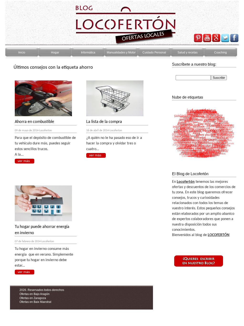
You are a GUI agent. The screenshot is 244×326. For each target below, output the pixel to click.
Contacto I (16, 313)
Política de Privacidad (59, 313)
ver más (24, 161)
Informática (88, 52)
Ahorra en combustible (34, 122)
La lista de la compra (104, 122)
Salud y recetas (188, 52)
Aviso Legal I (33, 313)
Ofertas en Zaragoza (33, 298)
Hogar (55, 52)
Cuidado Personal (154, 52)
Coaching (220, 52)
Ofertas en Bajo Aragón (35, 294)
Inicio (21, 52)
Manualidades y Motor (121, 52)
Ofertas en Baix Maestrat (35, 302)
